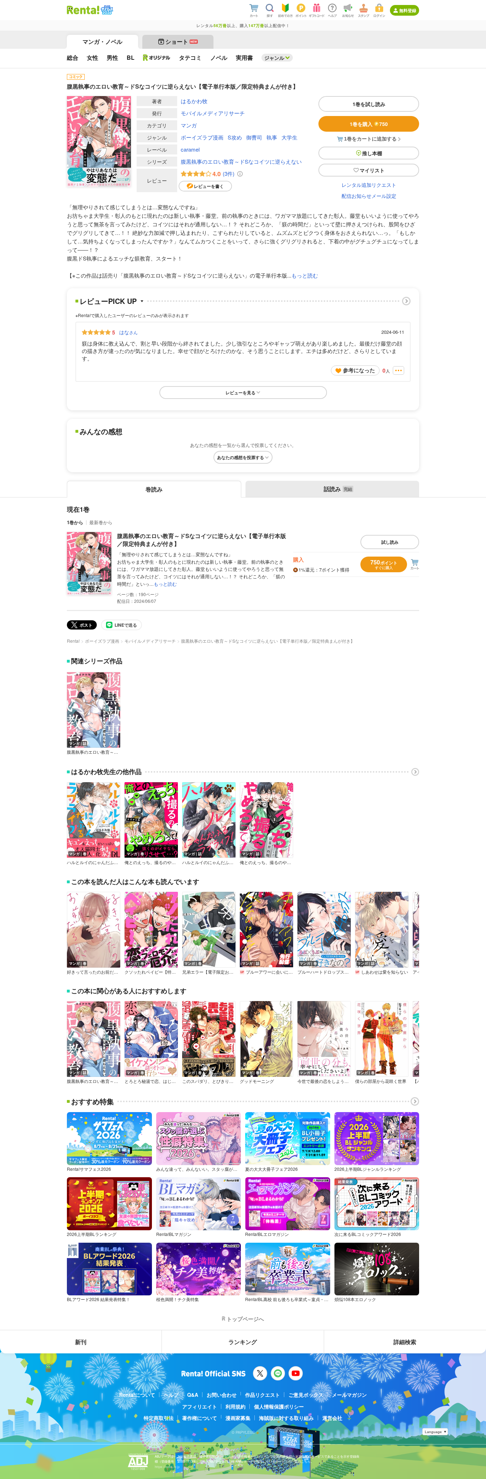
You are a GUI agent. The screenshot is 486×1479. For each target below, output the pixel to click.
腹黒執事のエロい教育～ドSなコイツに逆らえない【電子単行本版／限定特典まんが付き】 (201, 540)
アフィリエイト (199, 1406)
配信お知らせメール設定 (369, 195)
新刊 (80, 1342)
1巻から (75, 522)
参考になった (359, 370)
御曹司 (254, 137)
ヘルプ (171, 1394)
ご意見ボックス (306, 1394)
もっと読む (304, 275)
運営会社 (332, 1417)
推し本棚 (372, 153)
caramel (190, 149)
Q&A (192, 1394)
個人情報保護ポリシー (279, 1406)
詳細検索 (404, 1342)
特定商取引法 (159, 1417)
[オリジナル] (156, 57)
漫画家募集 (238, 1417)
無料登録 (407, 10)
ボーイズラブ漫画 (202, 137)
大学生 (289, 137)
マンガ (189, 125)
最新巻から (100, 522)
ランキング (242, 1342)
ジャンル (274, 57)
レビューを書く (209, 186)
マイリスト (372, 170)
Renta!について (137, 1394)
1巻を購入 (369, 123)
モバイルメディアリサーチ (213, 113)
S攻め (235, 137)
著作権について (199, 1417)
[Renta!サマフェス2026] (106, 10)
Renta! (73, 641)
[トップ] (83, 10)
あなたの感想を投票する (240, 457)
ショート (181, 41)
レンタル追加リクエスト (369, 184)
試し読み (389, 542)
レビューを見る (240, 392)
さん (128, 332)
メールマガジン (349, 1394)
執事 (271, 137)
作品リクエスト (262, 1394)
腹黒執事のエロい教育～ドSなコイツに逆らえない (241, 161)
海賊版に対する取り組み (286, 1417)
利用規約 (235, 1406)
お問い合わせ (222, 1394)
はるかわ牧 (194, 101)
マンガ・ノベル (102, 41)
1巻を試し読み (369, 103)
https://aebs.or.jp (167, 1466)
